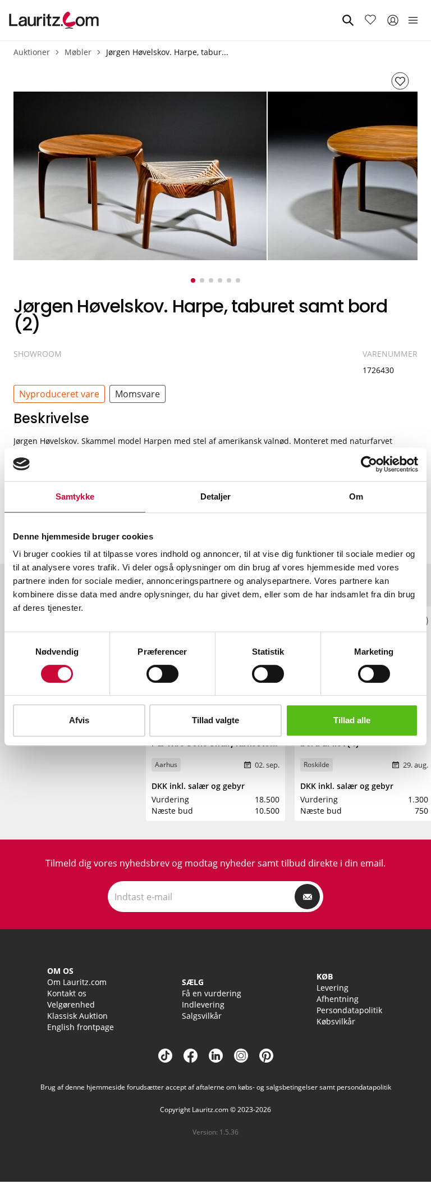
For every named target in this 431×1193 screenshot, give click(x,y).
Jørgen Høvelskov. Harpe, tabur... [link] (167, 52)
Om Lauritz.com (77, 982)
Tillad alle (351, 720)
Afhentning (338, 999)
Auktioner (31, 52)
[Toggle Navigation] (413, 20)
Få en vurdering (211, 993)
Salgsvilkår (202, 1015)
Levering (333, 987)
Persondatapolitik (349, 1010)
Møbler (78, 52)
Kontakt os (66, 993)
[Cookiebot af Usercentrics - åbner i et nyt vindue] (369, 464)
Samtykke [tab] (75, 496)
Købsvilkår (336, 1021)
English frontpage (80, 1027)
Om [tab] (356, 496)
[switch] (162, 674)
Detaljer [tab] (215, 496)
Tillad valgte (215, 720)
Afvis (79, 720)
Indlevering (203, 1004)
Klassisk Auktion (77, 1015)
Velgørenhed (71, 1004)
